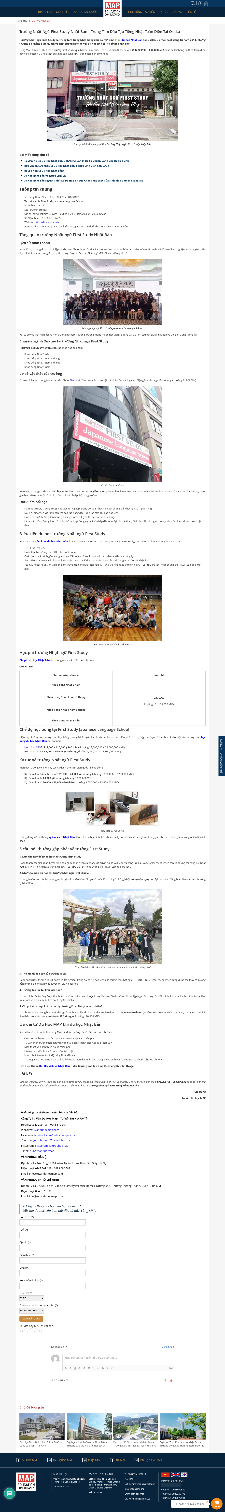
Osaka (73, 380)
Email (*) (24, 1267)
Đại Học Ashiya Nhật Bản (54, 1066)
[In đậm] (65, 1368)
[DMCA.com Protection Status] (171, 1486)
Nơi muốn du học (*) (30, 1280)
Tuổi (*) (23, 1229)
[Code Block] (98, 1368)
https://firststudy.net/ (47, 222)
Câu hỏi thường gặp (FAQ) (137, 1498)
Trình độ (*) (25, 1293)
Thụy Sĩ (120, 1460)
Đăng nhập (167, 1346)
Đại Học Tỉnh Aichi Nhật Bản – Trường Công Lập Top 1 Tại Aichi (40, 1444)
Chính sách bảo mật (134, 1493)
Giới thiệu (63, 12)
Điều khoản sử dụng (134, 1488)
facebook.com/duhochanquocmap (55, 1135)
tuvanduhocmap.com (45, 1130)
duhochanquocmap (42, 1151)
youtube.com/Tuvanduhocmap (52, 1140)
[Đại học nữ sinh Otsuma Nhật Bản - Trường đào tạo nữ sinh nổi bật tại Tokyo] (89, 1439)
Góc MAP (177, 12)
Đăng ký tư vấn (31, 1319)
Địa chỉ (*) (24, 1242)
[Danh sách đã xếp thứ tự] (84, 1368)
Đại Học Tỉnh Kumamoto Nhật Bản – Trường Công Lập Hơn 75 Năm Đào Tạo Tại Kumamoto (182, 1444)
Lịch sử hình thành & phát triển (140, 1483)
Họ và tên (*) (26, 1217)
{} (107, 1368)
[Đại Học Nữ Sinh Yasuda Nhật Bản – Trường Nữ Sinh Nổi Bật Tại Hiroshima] (135, 1439)
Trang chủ (45, 12)
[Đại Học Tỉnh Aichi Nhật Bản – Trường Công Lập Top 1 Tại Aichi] (42, 1439)
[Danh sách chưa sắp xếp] (88, 1368)
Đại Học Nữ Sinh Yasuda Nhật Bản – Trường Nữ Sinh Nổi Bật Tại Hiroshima (134, 1444)
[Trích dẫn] (93, 1368)
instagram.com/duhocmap (51, 1145)
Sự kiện (150, 12)
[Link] (102, 1368)
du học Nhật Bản (131, 39)
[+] (111, 1368)
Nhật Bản (94, 1460)
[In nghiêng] (70, 1368)
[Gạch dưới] (75, 1368)
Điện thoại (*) (26, 1255)
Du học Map (30, 1460)
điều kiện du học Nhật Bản (51, 541)
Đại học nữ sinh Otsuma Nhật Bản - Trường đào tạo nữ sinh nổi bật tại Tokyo (87, 1444)
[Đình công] (79, 1368)
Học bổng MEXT (33, 747)
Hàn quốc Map (62, 1460)
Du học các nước (85, 12)
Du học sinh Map (151, 1460)
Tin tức (163, 12)
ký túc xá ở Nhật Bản (62, 837)
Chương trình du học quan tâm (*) (38, 1305)
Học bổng (135, 12)
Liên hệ (191, 12)
